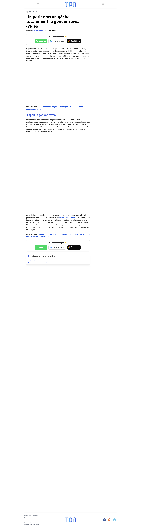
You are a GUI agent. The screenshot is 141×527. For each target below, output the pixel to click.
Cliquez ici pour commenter (37, 261)
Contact (26, 518)
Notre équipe (27, 520)
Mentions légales (28, 522)
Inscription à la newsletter (31, 515)
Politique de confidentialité (31, 524)
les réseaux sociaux (67, 217)
